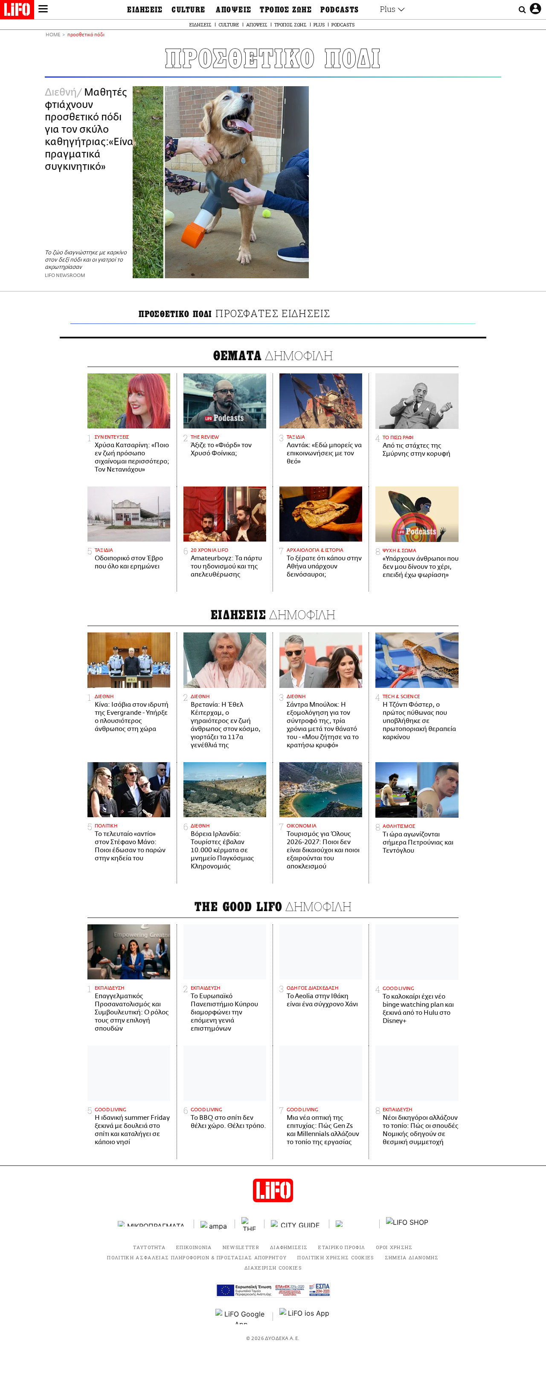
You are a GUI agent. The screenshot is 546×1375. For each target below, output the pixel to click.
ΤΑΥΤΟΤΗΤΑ (149, 1247)
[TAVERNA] (354, 1224)
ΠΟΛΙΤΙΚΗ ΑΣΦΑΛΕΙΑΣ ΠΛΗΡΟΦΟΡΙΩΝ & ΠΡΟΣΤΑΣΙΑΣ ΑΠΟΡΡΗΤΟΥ (197, 1257)
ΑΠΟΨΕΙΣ (233, 10)
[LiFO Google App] (241, 1316)
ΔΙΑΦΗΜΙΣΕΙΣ (289, 1247)
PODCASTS (339, 10)
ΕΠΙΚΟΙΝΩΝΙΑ (194, 1247)
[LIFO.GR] (17, 11)
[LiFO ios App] (305, 1316)
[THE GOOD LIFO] (249, 1224)
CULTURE (188, 10)
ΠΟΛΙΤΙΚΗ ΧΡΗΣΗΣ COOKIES (335, 1257)
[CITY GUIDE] (297, 1223)
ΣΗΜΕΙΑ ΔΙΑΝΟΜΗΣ (412, 1257)
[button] (43, 10)
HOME (53, 35)
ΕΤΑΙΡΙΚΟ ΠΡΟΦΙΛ (341, 1247)
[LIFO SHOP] (407, 1224)
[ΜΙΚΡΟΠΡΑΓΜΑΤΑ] (153, 1223)
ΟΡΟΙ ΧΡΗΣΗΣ (394, 1247)
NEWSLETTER (241, 1247)
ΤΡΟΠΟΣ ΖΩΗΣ (286, 10)
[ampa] (214, 1223)
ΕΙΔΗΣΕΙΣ (145, 10)
